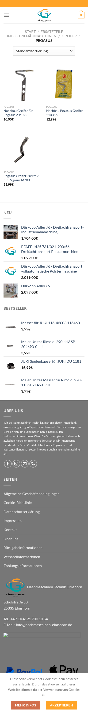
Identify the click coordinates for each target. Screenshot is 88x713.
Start (30, 31)
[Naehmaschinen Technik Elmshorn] (44, 15)
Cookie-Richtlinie (18, 502)
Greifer (69, 36)
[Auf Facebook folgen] (8, 464)
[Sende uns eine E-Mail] (25, 464)
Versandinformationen (22, 556)
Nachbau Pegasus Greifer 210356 (64, 113)
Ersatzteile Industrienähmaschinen (35, 33)
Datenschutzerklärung (22, 511)
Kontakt (10, 529)
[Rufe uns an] (33, 464)
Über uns (11, 538)
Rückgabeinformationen (23, 547)
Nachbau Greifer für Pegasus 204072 (18, 113)
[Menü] (6, 15)
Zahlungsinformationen (23, 565)
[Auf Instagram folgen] (16, 464)
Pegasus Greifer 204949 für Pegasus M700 (21, 178)
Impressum (13, 520)
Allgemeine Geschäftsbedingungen (32, 493)
